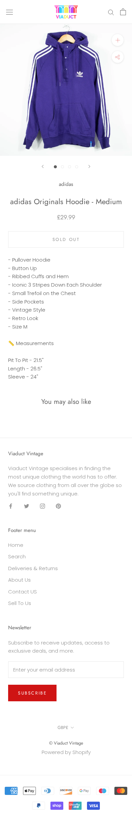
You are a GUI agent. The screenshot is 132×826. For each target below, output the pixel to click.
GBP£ (63, 727)
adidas (66, 184)
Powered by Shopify (66, 752)
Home (15, 545)
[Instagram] (42, 506)
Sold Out (66, 239)
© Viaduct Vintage (66, 743)
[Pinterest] (58, 506)
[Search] (111, 12)
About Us (19, 579)
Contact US (22, 591)
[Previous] (43, 166)
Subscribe (32, 693)
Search (17, 556)
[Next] (89, 166)
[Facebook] (10, 506)
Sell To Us (19, 603)
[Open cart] (123, 11)
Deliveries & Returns (33, 568)
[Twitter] (26, 506)
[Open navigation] (9, 12)
